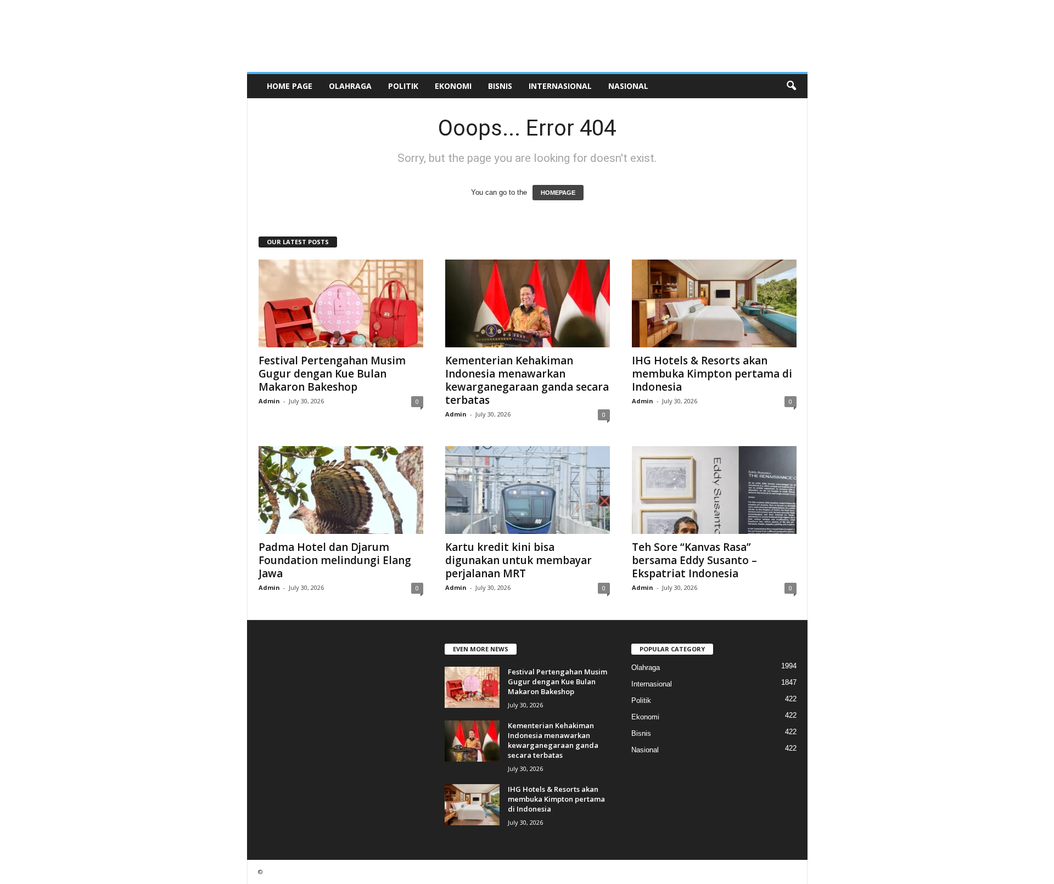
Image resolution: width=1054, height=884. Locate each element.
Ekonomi (453, 86)
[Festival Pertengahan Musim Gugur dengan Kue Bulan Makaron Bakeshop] (341, 303)
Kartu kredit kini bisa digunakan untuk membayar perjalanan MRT (518, 560)
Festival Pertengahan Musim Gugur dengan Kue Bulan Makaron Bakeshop (332, 373)
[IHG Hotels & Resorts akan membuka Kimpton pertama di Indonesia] (714, 303)
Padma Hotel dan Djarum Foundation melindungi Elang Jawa (335, 560)
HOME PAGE (289, 86)
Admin (269, 401)
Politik (403, 86)
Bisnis (500, 86)
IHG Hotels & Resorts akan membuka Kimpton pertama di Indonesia (712, 373)
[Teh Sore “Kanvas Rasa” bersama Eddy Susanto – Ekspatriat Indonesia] (714, 490)
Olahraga (350, 86)
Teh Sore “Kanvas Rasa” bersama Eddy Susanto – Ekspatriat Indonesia (694, 560)
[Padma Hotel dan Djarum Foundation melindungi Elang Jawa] (341, 490)
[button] (791, 86)
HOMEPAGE (558, 192)
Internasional (560, 86)
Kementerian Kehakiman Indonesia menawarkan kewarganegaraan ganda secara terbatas (527, 380)
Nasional (628, 86)
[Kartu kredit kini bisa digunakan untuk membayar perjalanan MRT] (527, 490)
